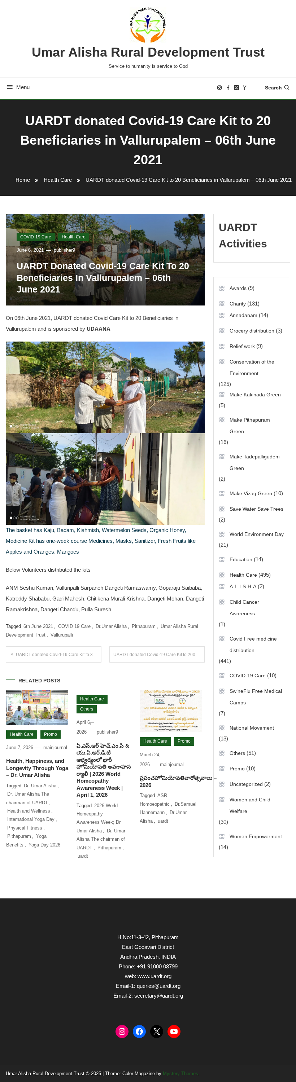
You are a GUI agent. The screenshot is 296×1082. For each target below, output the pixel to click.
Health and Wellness (28, 811)
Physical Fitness (24, 828)
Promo (50, 734)
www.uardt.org (154, 976)
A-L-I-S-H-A (243, 586)
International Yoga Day (31, 819)
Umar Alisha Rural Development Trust (148, 52)
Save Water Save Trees (256, 509)
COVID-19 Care (35, 236)
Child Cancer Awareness (244, 607)
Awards (238, 288)
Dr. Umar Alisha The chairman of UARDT (101, 839)
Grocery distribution (252, 331)
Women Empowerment (256, 836)
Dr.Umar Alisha (111, 626)
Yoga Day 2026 (44, 845)
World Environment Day (257, 534)
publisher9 (64, 250)
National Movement (252, 728)
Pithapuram (144, 626)
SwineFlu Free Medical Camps (256, 696)
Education (241, 559)
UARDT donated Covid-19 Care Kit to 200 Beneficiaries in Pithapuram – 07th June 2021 (159, 654)
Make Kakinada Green (255, 394)
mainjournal (55, 747)
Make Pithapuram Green (250, 425)
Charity (238, 304)
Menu (23, 87)
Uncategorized (246, 784)
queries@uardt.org (158, 986)
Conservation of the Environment (252, 367)
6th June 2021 (38, 626)
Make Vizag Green (251, 493)
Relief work (242, 346)
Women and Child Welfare (250, 805)
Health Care (74, 236)
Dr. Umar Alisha (40, 785)
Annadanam (243, 315)
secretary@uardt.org (158, 996)
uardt (83, 856)
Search (273, 88)
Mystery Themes (180, 1073)
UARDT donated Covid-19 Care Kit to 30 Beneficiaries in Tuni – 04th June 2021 (58, 654)
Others (86, 709)
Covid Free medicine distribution (253, 644)
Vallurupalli (62, 635)
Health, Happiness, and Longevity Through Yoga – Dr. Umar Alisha (37, 768)
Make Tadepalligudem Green (255, 462)
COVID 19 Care (74, 626)
